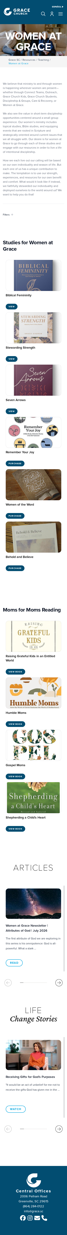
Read (14, 963)
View (12, 306)
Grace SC (14, 60)
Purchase (15, 463)
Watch (15, 1109)
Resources (29, 60)
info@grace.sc (33, 1211)
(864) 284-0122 (33, 1206)
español (56, 6)
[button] (43, 14)
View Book (15, 671)
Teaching (43, 60)
